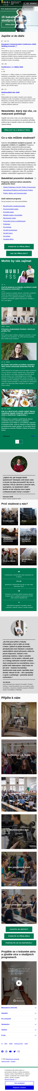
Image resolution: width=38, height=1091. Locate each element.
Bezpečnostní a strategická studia (14, 206)
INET (5, 1043)
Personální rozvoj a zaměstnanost (14, 221)
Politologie (6, 224)
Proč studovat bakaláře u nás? (11, 9)
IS (2, 1043)
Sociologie (6, 236)
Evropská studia (8, 212)
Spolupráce (5, 1024)
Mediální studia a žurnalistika (12, 215)
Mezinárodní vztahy (9, 218)
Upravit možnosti (9, 1079)
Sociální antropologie (10, 230)
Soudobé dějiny (8, 239)
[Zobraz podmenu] (34, 1007)
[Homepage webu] (11, 3)
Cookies (13, 1061)
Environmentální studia (10, 209)
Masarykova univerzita (9, 1007)
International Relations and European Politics (18, 190)
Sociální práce (8, 233)
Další (32, 436)
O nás (3, 1035)
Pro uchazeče (6, 1019)
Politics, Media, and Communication (15, 193)
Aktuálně (4, 1013)
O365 (26, 1043)
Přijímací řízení (29, 9)
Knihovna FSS (18, 1043)
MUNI (11, 1043)
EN (28, 3)
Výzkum (4, 1030)
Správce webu (5, 1061)
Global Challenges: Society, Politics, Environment (19, 187)
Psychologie (7, 227)
